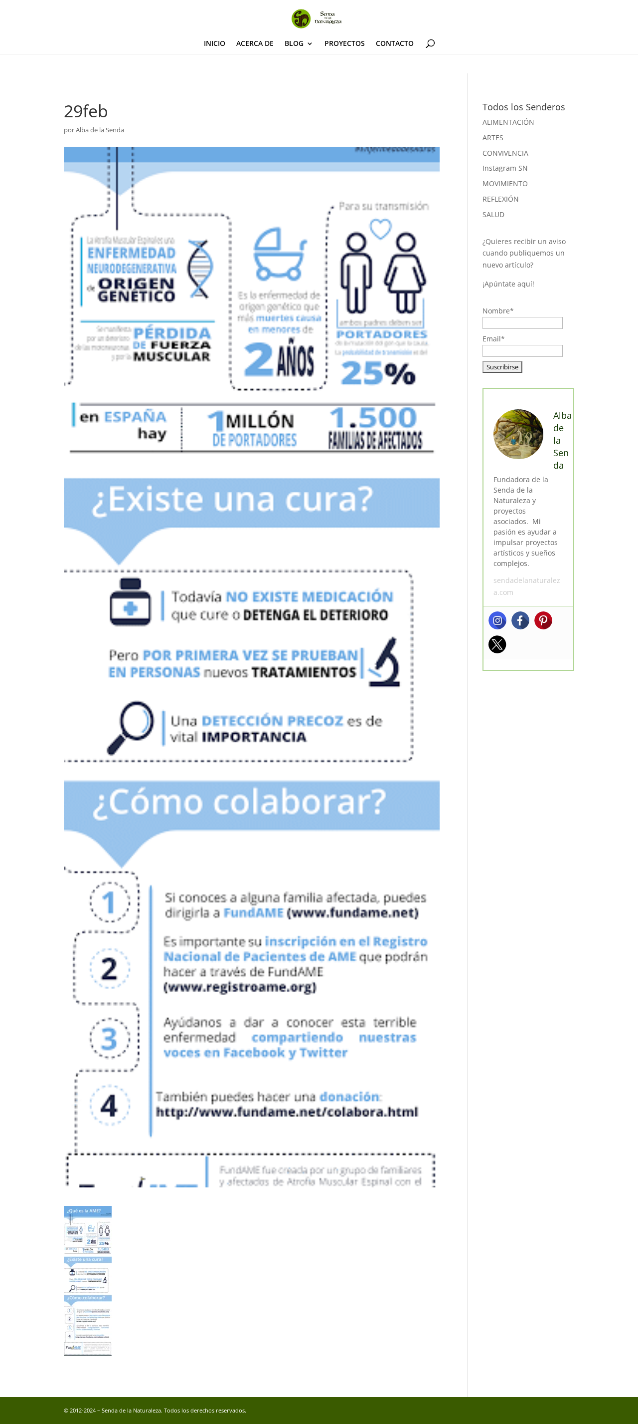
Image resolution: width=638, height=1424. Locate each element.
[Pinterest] (543, 620)
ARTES (492, 137)
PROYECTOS (344, 44)
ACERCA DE (255, 44)
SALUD (493, 214)
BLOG (294, 44)
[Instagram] (497, 620)
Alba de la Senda (100, 129)
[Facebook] (520, 620)
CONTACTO (395, 44)
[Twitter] (497, 644)
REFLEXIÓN (500, 199)
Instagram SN (505, 168)
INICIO (214, 44)
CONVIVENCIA (505, 153)
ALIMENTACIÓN (508, 122)
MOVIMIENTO (505, 183)
